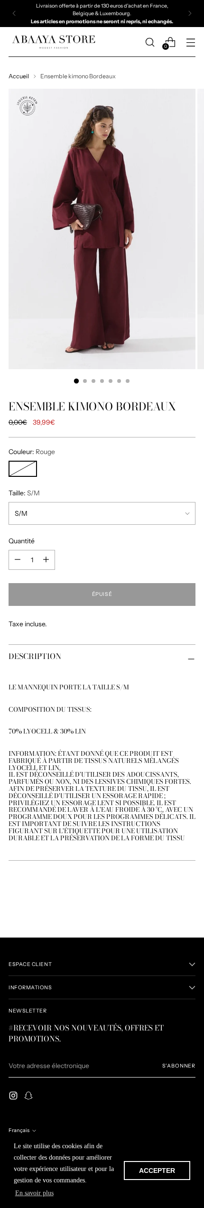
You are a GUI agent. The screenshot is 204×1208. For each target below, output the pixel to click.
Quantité (22, 541)
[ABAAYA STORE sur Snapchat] (29, 1097)
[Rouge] (23, 469)
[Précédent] (14, 13)
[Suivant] (189, 13)
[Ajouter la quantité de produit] (17, 559)
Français (19, 1130)
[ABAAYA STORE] (54, 42)
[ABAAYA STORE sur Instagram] (14, 1097)
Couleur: (32, 451)
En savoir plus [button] (34, 1193)
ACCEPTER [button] (157, 1170)
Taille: (24, 493)
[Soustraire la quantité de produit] (46, 559)
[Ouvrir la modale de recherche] (149, 42)
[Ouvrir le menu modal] (190, 42)
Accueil (19, 76)
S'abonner (178, 1065)
